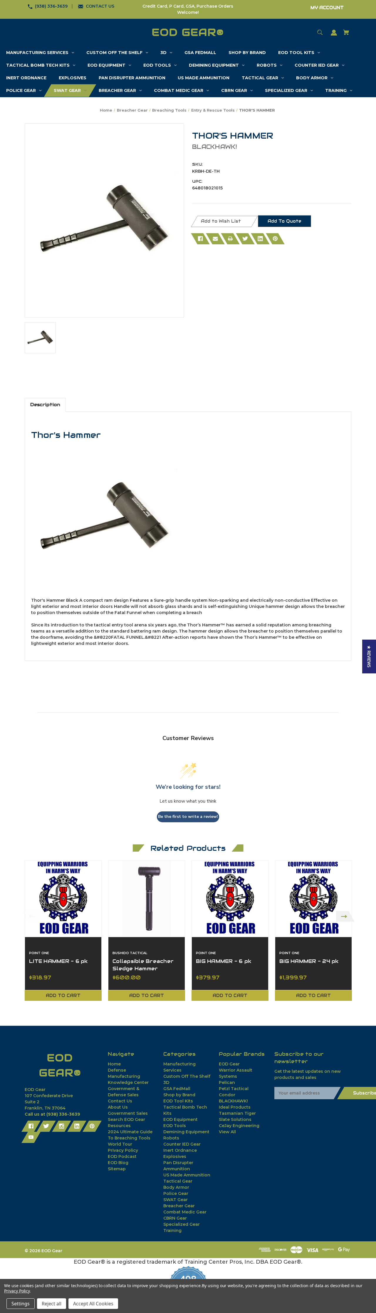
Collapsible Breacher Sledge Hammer (143, 965)
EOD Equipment (180, 1119)
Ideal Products (235, 1107)
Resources (119, 1125)
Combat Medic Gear (185, 1212)
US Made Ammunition (186, 1175)
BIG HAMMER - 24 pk (309, 961)
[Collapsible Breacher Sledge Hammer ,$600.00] (146, 898)
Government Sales (128, 1113)
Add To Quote (284, 221)
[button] (369, 656)
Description (45, 404)
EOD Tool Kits (178, 1101)
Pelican (227, 1082)
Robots (171, 1138)
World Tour (120, 1144)
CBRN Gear (175, 1218)
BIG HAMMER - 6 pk (223, 961)
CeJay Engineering (239, 1125)
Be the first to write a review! (188, 816)
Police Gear (175, 1193)
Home (114, 1064)
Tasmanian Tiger (237, 1113)
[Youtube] (31, 1137)
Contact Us (120, 1101)
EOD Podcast (122, 1156)
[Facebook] (200, 239)
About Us (118, 1107)
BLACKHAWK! (233, 1101)
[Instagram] (61, 1126)
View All (227, 1131)
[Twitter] (245, 239)
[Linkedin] (260, 239)
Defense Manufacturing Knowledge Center (128, 1076)
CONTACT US (100, 6)
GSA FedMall (176, 1088)
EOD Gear (229, 1064)
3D (166, 1082)
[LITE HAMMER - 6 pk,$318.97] (63, 898)
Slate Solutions (235, 1119)
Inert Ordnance (180, 1150)
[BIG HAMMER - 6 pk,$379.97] (230, 898)
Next (345, 916)
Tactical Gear (177, 1181)
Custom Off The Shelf (186, 1076)
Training (172, 1230)
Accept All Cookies (93, 1303)
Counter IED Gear (182, 1144)
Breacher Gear (179, 1205)
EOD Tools (174, 1125)
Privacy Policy (123, 1150)
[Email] (215, 239)
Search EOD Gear (126, 1119)
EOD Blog (118, 1162)
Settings (20, 1303)
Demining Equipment (186, 1131)
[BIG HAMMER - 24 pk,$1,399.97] (313, 898)
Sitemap (117, 1168)
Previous (30, 916)
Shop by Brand (179, 1094)
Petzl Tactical (234, 1088)
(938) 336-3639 (51, 6)
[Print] (230, 239)
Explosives (174, 1156)
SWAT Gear (175, 1199)
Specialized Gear (181, 1224)
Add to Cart (63, 995)
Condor (227, 1094)
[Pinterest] (275, 239)
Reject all (51, 1303)
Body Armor (176, 1187)
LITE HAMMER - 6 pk (58, 961)
